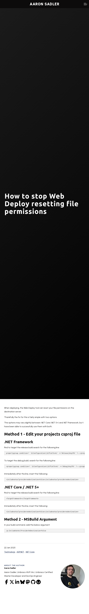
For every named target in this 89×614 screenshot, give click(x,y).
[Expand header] (85, 4)
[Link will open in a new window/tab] (6, 582)
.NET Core (30, 552)
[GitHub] (33, 582)
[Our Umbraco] (38, 582)
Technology (9, 552)
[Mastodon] (27, 582)
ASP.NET (20, 552)
